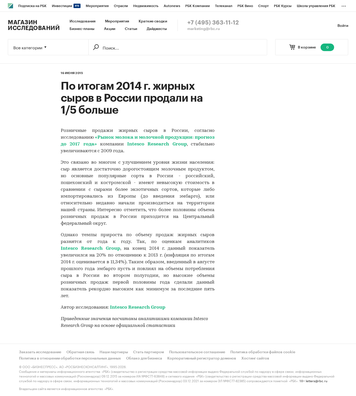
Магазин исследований (34, 25)
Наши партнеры (114, 352)
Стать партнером (148, 352)
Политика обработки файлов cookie (262, 352)
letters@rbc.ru (316, 380)
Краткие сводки (153, 21)
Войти (342, 26)
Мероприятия (117, 21)
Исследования (82, 21)
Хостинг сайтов (255, 358)
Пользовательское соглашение (197, 352)
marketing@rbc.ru (203, 29)
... (343, 5)
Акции (109, 29)
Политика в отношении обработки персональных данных (70, 358)
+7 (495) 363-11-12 (213, 23)
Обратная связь (80, 352)
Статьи (131, 29)
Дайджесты (157, 29)
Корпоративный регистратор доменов (201, 358)
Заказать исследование (40, 352)
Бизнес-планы (82, 29)
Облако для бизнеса (144, 358)
